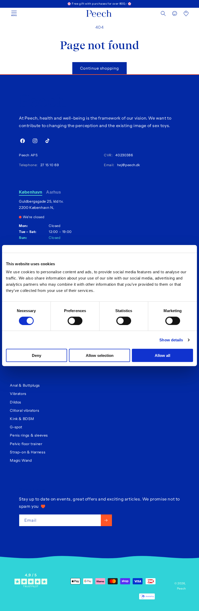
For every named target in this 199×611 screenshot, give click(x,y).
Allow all (162, 355)
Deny (36, 355)
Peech (181, 588)
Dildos (15, 402)
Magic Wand (21, 460)
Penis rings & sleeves (29, 435)
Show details (171, 339)
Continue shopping (99, 68)
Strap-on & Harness (27, 452)
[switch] (75, 320)
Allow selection (99, 355)
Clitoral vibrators (24, 410)
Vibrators (18, 393)
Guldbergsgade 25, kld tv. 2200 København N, (41, 204)
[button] (163, 13)
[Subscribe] (106, 520)
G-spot (16, 427)
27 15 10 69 (49, 165)
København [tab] (30, 192)
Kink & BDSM (22, 418)
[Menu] (14, 13)
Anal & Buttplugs (25, 385)
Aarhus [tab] (53, 192)
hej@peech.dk (127, 165)
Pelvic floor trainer (26, 443)
